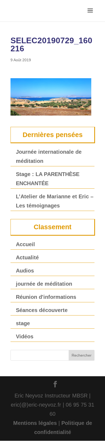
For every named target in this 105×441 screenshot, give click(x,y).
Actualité (27, 257)
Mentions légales (35, 423)
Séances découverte (42, 310)
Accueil (25, 244)
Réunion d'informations (46, 297)
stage (23, 323)
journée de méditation (44, 284)
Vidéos (24, 336)
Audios (25, 271)
